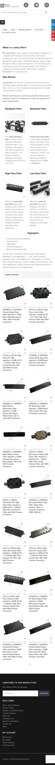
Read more (21, 285)
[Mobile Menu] (2, 22)
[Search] (46, 12)
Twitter (53, 24)
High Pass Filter (34, 307)
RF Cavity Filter (46, 307)
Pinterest (53, 35)
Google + (53, 32)
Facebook (53, 21)
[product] (14, 293)
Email (53, 39)
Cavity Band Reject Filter (12, 307)
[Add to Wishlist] (25, 307)
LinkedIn (53, 28)
